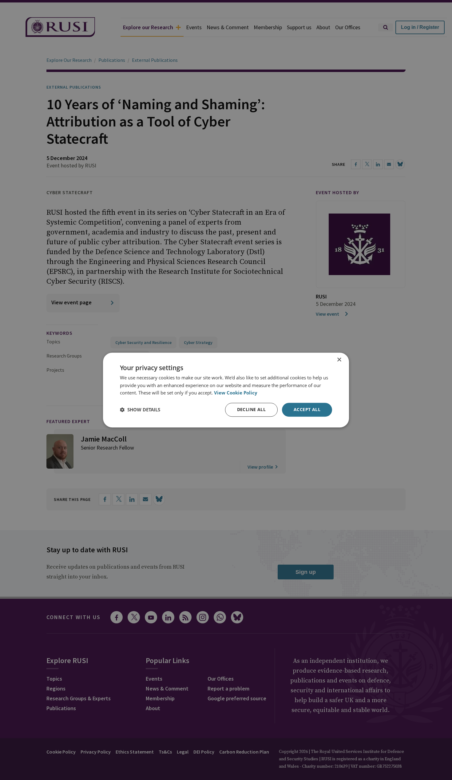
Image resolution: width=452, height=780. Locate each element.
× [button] (339, 360)
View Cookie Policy (235, 393)
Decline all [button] (251, 409)
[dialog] (226, 390)
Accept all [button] (307, 409)
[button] (140, 409)
